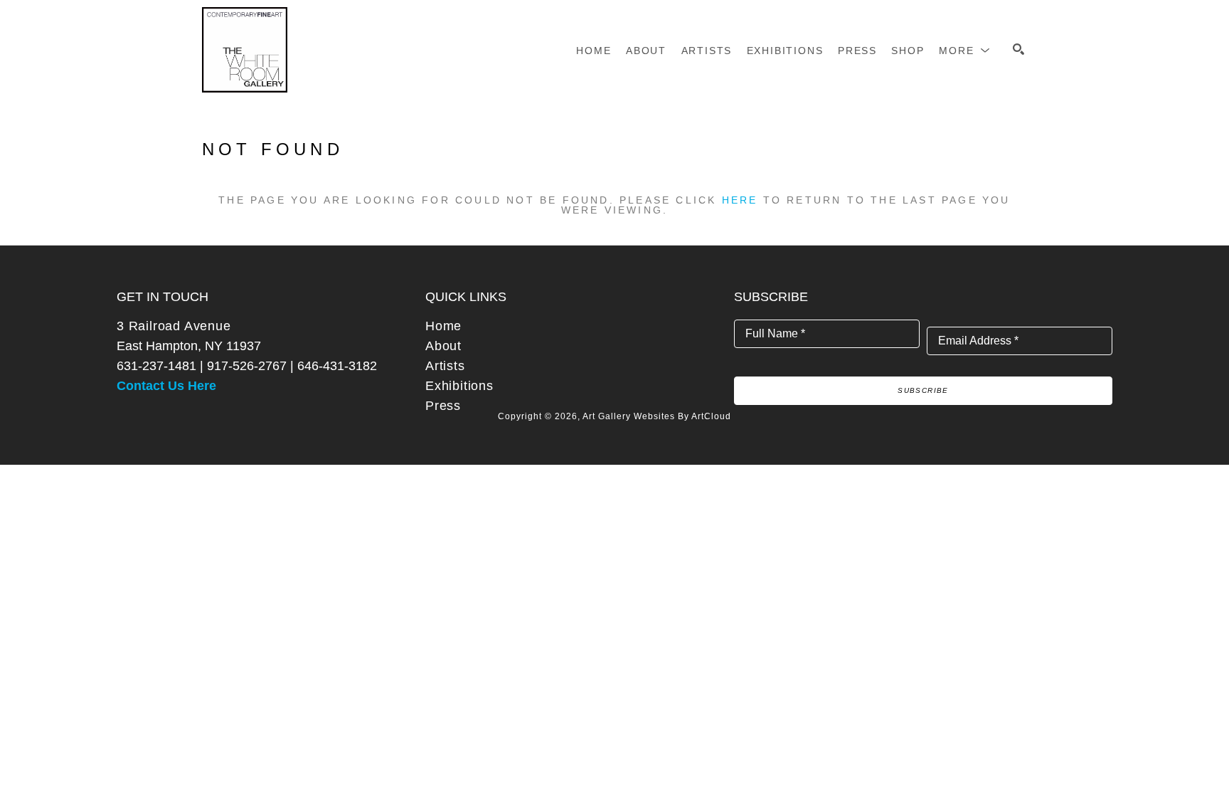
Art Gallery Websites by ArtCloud (656, 416)
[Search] (1018, 49)
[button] (965, 50)
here (740, 200)
